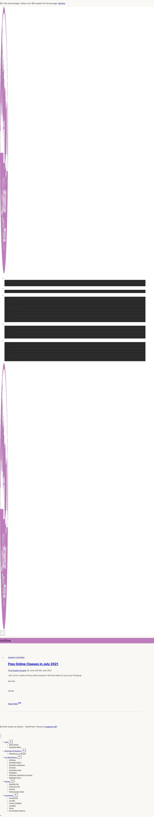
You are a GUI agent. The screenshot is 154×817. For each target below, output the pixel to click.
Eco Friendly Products (16, 359)
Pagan (11, 356)
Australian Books (14, 301)
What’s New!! (13, 281)
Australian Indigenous (16, 305)
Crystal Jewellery (14, 350)
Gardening (12, 314)
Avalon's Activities (16, 657)
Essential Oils (13, 327)
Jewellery (12, 353)
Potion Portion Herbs (15, 337)
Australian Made (14, 285)
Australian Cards (14, 311)
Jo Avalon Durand (18, 670)
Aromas (7, 781)
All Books (12, 298)
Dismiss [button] (61, 3)
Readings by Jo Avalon (16, 291)
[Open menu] (2, 632)
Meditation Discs (14, 320)
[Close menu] (0, 736)
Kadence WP (51, 727)
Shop (6, 742)
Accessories (13, 344)
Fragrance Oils (13, 330)
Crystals (11, 347)
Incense (11, 334)
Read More (14, 704)
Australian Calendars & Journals (19, 317)
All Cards (12, 308)
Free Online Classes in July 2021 (33, 664)
